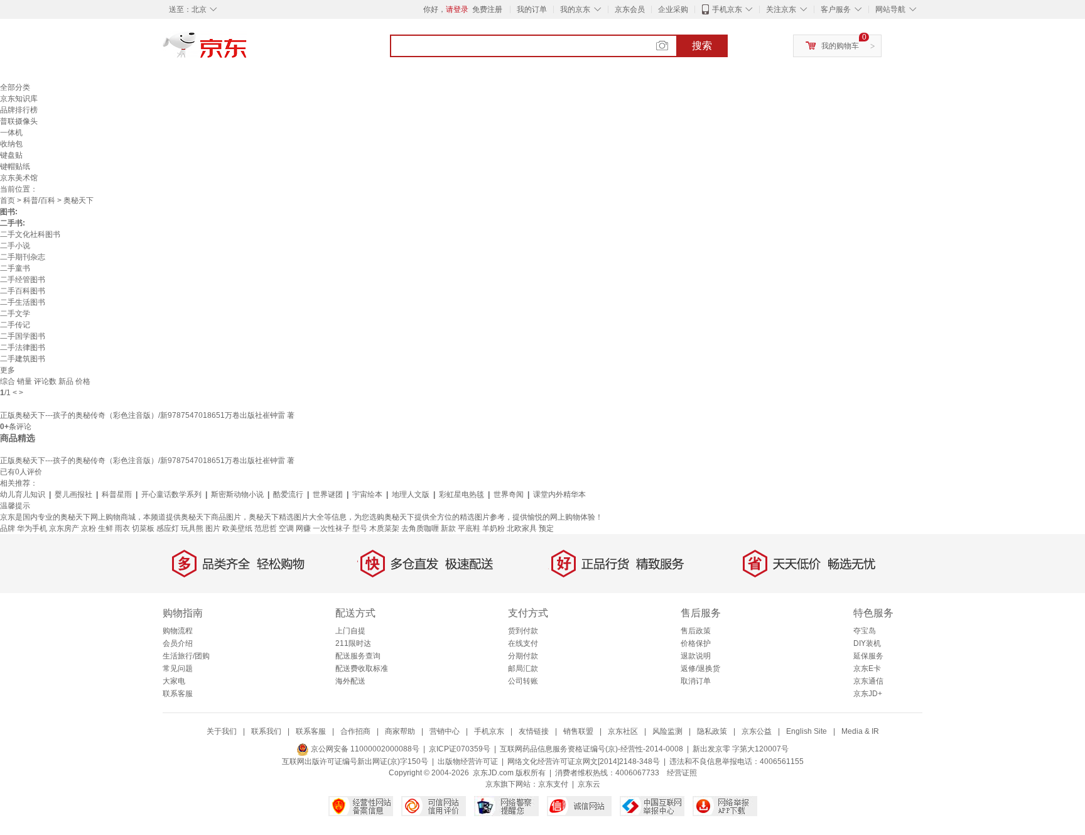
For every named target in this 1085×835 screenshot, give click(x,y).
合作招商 (355, 731)
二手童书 (15, 268)
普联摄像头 (19, 121)
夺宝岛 (864, 630)
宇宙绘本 (367, 494)
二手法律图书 (22, 347)
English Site (806, 731)
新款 (448, 528)
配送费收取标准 (361, 668)
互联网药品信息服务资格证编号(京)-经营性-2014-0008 (591, 749)
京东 (247, 50)
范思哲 (265, 528)
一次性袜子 (331, 528)
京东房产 (64, 528)
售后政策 (696, 630)
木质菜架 (384, 528)
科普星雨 (117, 494)
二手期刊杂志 (22, 257)
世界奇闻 (509, 494)
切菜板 (143, 528)
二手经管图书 (22, 279)
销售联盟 (578, 731)
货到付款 (523, 630)
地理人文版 (410, 494)
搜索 (702, 45)
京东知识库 (19, 98)
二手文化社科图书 (30, 234)
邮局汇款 (523, 668)
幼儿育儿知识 (22, 494)
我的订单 (532, 9)
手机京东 (727, 9)
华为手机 (32, 528)
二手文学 (15, 313)
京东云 (589, 784)
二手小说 (15, 245)
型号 (359, 528)
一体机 (11, 132)
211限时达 (353, 643)
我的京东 (575, 9)
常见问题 (178, 668)
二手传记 (15, 324)
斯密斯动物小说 (237, 494)
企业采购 (673, 9)
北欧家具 (522, 528)
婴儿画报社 (73, 494)
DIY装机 (867, 643)
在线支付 (523, 643)
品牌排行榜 (19, 110)
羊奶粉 (493, 528)
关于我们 (222, 731)
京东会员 (630, 9)
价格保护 (696, 643)
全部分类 (15, 87)
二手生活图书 (22, 302)
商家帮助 (400, 731)
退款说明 (696, 656)
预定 (546, 528)
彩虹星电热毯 (461, 494)
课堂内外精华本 (559, 494)
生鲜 (105, 528)
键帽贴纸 (15, 166)
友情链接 (534, 731)
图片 (212, 528)
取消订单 (696, 681)
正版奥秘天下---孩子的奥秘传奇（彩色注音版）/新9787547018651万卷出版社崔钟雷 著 (147, 415)
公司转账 (523, 681)
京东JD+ (867, 693)
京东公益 (757, 731)
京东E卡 (867, 668)
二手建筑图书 (22, 358)
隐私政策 (712, 731)
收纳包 (11, 143)
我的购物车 (840, 45)
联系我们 (266, 731)
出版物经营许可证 (468, 761)
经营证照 (682, 772)
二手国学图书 (22, 336)
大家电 (174, 681)
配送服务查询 (358, 656)
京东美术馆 (19, 177)
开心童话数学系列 (171, 494)
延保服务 (868, 656)
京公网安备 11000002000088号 (364, 749)
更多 (7, 370)
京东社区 (623, 731)
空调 (286, 528)
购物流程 (178, 630)
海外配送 (350, 681)
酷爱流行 (288, 494)
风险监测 (667, 731)
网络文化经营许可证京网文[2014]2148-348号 (583, 761)
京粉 (88, 528)
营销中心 (444, 731)
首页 (7, 200)
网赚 (303, 528)
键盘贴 (11, 155)
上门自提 (350, 630)
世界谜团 (328, 494)
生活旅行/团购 (186, 656)
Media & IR (860, 731)
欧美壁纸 (237, 528)
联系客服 (178, 693)
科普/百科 (39, 200)
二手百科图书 (22, 291)
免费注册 (487, 9)
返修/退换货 (700, 668)
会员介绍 (178, 643)
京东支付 (553, 784)
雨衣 (122, 528)
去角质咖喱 (420, 528)
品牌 (7, 528)
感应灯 (167, 528)
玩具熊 (192, 528)
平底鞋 (469, 528)
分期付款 (523, 656)
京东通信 (868, 681)
